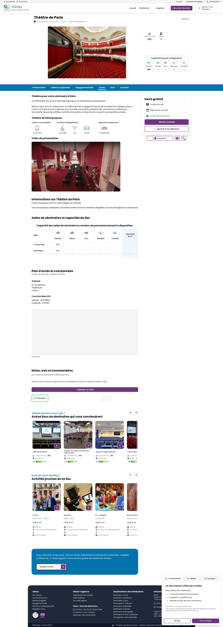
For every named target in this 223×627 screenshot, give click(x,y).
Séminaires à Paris (120, 595)
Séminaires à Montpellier (123, 612)
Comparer (161, 138)
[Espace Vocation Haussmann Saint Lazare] (78, 442)
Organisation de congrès (83, 595)
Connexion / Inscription (194, 2)
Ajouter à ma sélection (168, 129)
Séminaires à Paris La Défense (125, 614)
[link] (207, 8)
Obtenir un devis (167, 122)
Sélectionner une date (159, 110)
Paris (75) (55, 21)
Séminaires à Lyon (120, 600)
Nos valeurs (37, 595)
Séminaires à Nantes (121, 609)
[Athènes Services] (46, 442)
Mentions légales (39, 600)
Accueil (133, 8)
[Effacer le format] (186, 104)
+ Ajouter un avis (85, 389)
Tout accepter (205, 621)
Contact (179, 2)
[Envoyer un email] (177, 138)
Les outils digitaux (80, 600)
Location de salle (157, 104)
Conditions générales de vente (126, 625)
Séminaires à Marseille (122, 606)
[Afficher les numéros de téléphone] (184, 138)
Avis (112, 87)
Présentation (39, 87)
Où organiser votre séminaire (125, 617)
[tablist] (191, 578)
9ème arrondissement (78, 21)
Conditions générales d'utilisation (151, 625)
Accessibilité (10, 2)
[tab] (173, 578)
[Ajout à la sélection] (56, 445)
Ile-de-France (42, 21)
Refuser (177, 621)
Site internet (36, 357)
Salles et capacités (60, 87)
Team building (79, 598)
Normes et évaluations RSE (43, 606)
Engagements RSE (84, 87)
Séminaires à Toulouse (122, 603)
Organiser (160, 8)
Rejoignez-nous (39, 609)
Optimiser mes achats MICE (84, 615)
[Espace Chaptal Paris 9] (109, 442)
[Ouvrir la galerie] (87, 52)
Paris (64, 21)
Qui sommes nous (40, 598)
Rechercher (144, 8)
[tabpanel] (191, 597)
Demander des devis (181, 8)
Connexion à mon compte (84, 612)
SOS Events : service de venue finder (87, 609)
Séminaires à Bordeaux (122, 598)
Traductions (23, 2)
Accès (102, 87)
